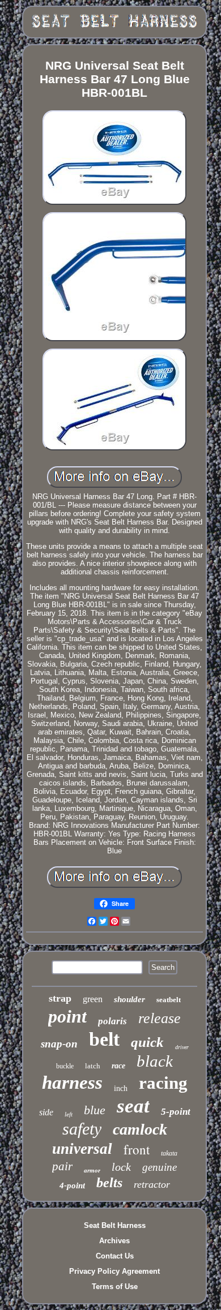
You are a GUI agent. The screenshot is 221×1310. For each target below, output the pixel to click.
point (67, 1016)
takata (169, 1153)
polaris (112, 1021)
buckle (65, 1066)
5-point (175, 1111)
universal (82, 1148)
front (137, 1149)
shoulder (129, 999)
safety (81, 1128)
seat (133, 1106)
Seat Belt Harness (115, 1225)
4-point (72, 1185)
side (46, 1112)
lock (121, 1167)
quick (147, 1042)
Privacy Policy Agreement (114, 1271)
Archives (114, 1240)
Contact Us (115, 1256)
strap (60, 998)
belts (109, 1182)
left (69, 1114)
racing (163, 1083)
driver (182, 1047)
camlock (140, 1129)
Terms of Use (115, 1286)
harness (72, 1082)
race (118, 1066)
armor (92, 1170)
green (93, 999)
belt (104, 1039)
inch (121, 1088)
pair (62, 1166)
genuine (159, 1167)
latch (92, 1066)
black (155, 1061)
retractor (152, 1184)
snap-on (59, 1044)
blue (94, 1110)
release (159, 1018)
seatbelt (168, 999)
